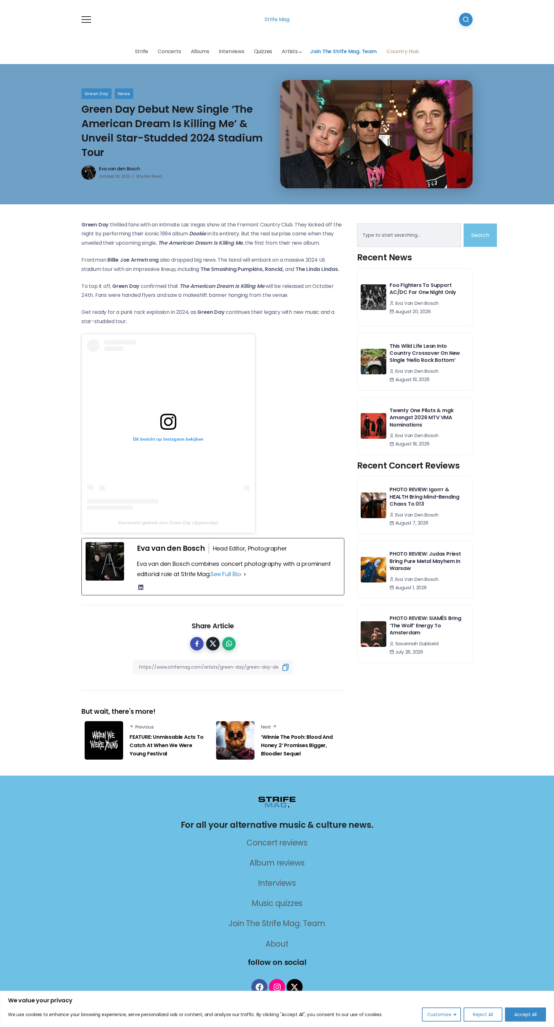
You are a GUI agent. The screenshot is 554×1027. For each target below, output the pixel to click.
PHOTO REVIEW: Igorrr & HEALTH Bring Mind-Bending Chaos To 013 (424, 497)
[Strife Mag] (277, 801)
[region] (277, 1009)
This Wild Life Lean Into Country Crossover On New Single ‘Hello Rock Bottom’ (425, 353)
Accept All (525, 1014)
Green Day (96, 93)
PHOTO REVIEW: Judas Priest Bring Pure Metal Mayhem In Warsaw (425, 561)
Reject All (483, 1014)
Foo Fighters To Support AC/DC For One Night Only (423, 288)
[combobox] (409, 235)
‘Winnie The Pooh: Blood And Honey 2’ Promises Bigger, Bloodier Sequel (297, 745)
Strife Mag (277, 19)
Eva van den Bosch (119, 169)
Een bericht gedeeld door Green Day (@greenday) (168, 522)
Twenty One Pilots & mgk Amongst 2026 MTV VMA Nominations (421, 417)
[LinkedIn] (141, 587)
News (124, 93)
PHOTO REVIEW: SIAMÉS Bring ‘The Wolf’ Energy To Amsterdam (425, 625)
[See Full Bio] (245, 574)
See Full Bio (225, 574)
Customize (439, 1014)
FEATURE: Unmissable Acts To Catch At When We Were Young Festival (167, 745)
